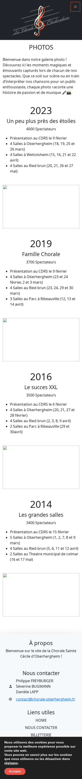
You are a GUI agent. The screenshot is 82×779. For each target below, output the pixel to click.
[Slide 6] (25, 222)
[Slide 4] (21, 222)
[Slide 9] (31, 222)
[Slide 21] (56, 222)
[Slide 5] (23, 222)
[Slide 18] (50, 222)
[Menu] (75, 6)
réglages (11, 763)
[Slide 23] (60, 222)
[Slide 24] (62, 222)
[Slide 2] (17, 222)
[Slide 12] (50, 610)
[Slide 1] (15, 482)
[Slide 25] (64, 222)
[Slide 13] (43, 482)
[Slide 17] (48, 222)
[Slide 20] (54, 222)
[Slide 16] (50, 482)
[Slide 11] (38, 482)
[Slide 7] (27, 222)
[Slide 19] (52, 222)
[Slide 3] (19, 222)
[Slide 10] (33, 222)
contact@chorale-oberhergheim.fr (45, 699)
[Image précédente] (8, 206)
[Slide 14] (45, 482)
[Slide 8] (29, 222)
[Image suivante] (73, 206)
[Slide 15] (48, 482)
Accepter (15, 771)
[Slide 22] (58, 222)
